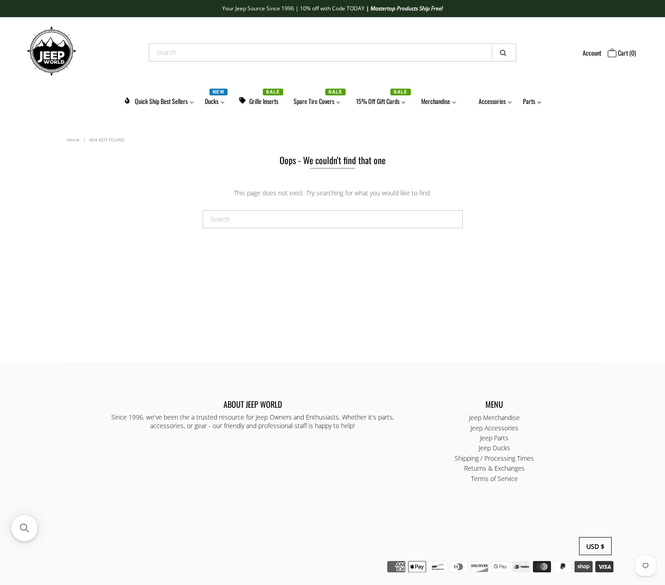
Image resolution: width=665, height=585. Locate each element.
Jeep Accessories (494, 428)
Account (592, 52)
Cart (626, 52)
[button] (24, 528)
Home (73, 140)
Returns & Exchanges (494, 468)
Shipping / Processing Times (494, 458)
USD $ (595, 546)
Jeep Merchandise (494, 417)
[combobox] (332, 52)
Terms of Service (494, 478)
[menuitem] (159, 99)
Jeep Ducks (494, 447)
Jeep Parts (494, 438)
